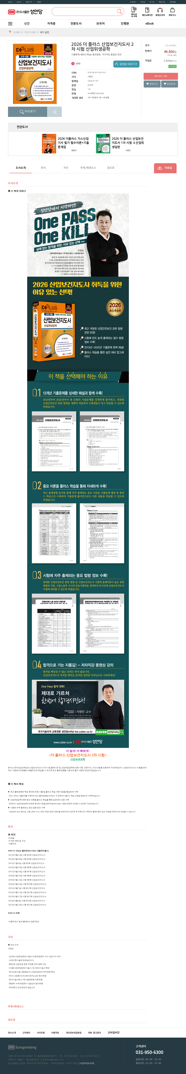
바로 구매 (162, 76)
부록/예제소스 (88, 168)
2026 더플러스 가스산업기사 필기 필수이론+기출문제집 (73, 142)
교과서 (19, 2)
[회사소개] (12, 1032)
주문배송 (172, 2)
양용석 (74, 150)
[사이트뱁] (41, 1032)
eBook (149, 23)
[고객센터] (26, 1032)
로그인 (152, 2)
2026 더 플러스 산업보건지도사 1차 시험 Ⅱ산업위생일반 (128, 142)
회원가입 (162, 2)
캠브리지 (29, 2)
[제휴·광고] (94, 1032)
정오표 (111, 168)
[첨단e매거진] (147, 12)
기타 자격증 (30, 32)
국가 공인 (44, 32)
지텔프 (38, 2)
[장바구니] (172, 12)
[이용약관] (55, 1032)
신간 (27, 23)
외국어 (100, 23)
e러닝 (10, 2)
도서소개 (21, 168)
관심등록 (170, 84)
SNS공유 (54, 112)
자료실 (142, 2)
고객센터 (133, 2)
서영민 (128, 150)
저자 (65, 168)
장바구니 (153, 84)
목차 (43, 168)
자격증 (51, 23)
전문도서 (76, 23)
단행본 (125, 23)
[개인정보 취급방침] (73, 1032)
